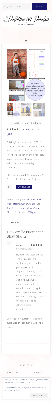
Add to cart (24, 187)
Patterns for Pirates (26, 23)
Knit (9, 203)
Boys (39, 199)
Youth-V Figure (29, 212)
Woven (24, 203)
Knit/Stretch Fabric (16, 208)
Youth (32, 203)
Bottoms (31, 199)
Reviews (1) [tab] (17, 222)
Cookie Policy (14, 390)
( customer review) (30, 129)
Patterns (16, 203)
